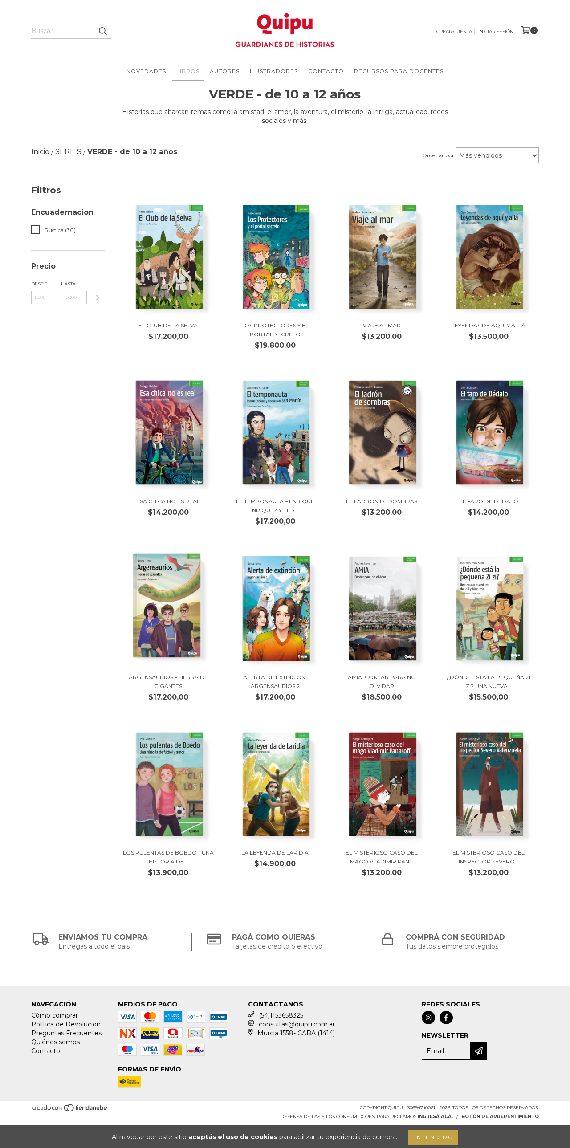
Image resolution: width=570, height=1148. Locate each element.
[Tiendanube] (70, 1111)
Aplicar (97, 297)
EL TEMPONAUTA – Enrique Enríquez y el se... (275, 505)
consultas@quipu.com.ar (297, 1024)
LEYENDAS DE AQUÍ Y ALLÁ (488, 325)
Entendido (433, 1137)
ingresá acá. (435, 1117)
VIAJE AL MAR (382, 325)
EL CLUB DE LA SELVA (168, 325)
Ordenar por (438, 155)
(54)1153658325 (281, 1015)
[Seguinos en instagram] (428, 1017)
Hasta (68, 284)
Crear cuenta (454, 31)
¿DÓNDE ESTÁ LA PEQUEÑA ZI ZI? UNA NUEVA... (488, 681)
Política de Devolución (66, 1024)
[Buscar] (102, 31)
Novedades (146, 71)
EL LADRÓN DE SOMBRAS (381, 501)
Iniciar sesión (495, 31)
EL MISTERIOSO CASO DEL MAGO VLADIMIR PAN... (382, 857)
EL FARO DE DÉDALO (488, 501)
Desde (39, 284)
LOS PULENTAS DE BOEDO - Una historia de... (168, 857)
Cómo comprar (54, 1015)
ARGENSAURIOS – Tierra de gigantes (168, 681)
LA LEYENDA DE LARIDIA (275, 852)
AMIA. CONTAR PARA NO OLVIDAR (382, 681)
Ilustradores (274, 71)
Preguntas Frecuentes (66, 1033)
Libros (188, 71)
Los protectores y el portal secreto (275, 330)
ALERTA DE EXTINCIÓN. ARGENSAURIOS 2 (275, 681)
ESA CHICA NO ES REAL (168, 501)
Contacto (326, 71)
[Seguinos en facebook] (446, 1017)
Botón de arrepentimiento (500, 1117)
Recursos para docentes (399, 71)
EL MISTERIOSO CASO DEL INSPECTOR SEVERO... (488, 857)
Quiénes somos (55, 1042)
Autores (225, 71)
